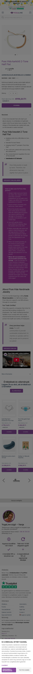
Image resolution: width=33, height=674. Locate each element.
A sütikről (5, 665)
